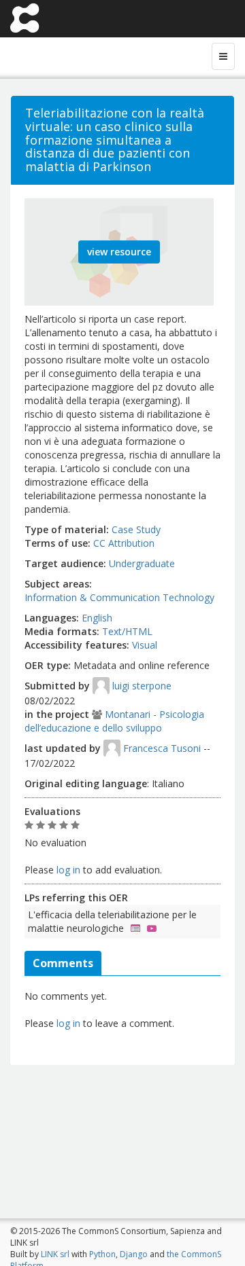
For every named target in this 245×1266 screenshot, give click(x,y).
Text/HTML (127, 631)
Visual (144, 645)
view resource (119, 251)
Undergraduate (142, 563)
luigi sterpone (142, 685)
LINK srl (55, 1254)
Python (102, 1254)
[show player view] (148, 928)
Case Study (136, 529)
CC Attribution (123, 543)
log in (68, 869)
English (97, 618)
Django (134, 1254)
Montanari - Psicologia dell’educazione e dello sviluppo (114, 721)
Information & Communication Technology (119, 597)
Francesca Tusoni (162, 748)
